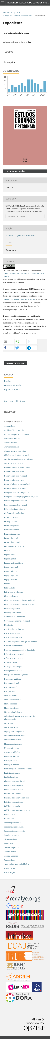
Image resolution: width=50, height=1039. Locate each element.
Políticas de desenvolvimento (16, 798)
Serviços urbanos (11, 835)
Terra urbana (9, 860)
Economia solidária (12, 542)
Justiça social (9, 691)
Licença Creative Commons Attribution (19, 299)
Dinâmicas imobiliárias (14, 513)
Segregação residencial (13, 827)
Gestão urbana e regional (14, 616)
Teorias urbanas (11, 856)
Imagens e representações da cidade (19, 650)
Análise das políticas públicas (16, 434)
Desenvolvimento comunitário (17, 467)
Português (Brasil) (12, 385)
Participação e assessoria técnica (18, 768)
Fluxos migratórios (12, 608)
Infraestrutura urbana (13, 658)
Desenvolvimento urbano (15, 488)
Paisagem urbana (11, 764)
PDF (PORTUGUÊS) (16, 171)
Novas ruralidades (12, 752)
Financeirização (11, 596)
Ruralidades (9, 818)
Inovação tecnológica (13, 666)
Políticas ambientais (12, 793)
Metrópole (8, 723)
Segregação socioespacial (14, 831)
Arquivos (15, 12)
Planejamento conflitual (14, 781)
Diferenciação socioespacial (16, 500)
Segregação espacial (12, 822)
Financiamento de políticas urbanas (19, 604)
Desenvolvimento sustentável (17, 484)
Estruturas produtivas (13, 592)
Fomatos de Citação (16, 216)
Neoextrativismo (11, 748)
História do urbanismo (13, 645)
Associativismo (10, 442)
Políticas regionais (12, 806)
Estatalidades (10, 588)
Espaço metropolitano (13, 563)
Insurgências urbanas (13, 670)
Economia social (11, 538)
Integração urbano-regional (16, 674)
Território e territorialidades (16, 864)
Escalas (7, 550)
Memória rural (10, 704)
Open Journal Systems (14, 401)
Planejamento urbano (13, 789)
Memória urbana (11, 708)
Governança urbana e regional (17, 621)
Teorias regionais (11, 847)
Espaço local (9, 554)
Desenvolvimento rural (14, 480)
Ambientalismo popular (14, 430)
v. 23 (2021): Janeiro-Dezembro (18, 15)
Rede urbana (9, 814)
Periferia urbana (11, 777)
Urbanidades (9, 868)
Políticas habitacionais (13, 802)
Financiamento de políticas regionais (19, 600)
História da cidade (12, 633)
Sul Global (8, 843)
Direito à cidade (11, 517)
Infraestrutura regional (14, 654)
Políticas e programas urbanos (17, 810)
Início (6, 12)
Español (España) (12, 389)
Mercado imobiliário (13, 712)
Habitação (8, 625)
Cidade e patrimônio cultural (16, 455)
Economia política (11, 525)
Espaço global (10, 559)
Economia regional (12, 534)
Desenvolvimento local (14, 471)
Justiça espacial (10, 687)
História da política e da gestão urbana (20, 641)
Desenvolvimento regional (15, 476)
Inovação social (10, 662)
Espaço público (10, 571)
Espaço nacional (11, 567)
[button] (8, 341)
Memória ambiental (12, 699)
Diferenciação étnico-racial (15, 505)
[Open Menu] (3, 3)
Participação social (12, 773)
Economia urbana (11, 529)
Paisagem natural (11, 756)
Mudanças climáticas (13, 744)
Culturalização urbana (13, 463)
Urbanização (9, 872)
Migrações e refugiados (14, 731)
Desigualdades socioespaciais (16, 492)
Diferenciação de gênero (14, 509)
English (7, 381)
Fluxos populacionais (13, 612)
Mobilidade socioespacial (15, 735)
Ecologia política (11, 521)
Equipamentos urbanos (14, 546)
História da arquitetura (14, 629)
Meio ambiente (10, 695)
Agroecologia (10, 426)
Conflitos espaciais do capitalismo (18, 459)
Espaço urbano (10, 579)
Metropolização (11, 727)
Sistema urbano (11, 839)
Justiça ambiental (11, 683)
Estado (7, 583)
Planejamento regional (13, 785)
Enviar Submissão (15, 363)
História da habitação (13, 637)
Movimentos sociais (12, 739)
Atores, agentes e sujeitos (15, 451)
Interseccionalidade (12, 679)
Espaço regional (11, 575)
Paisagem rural (10, 760)
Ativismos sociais (11, 447)
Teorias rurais (10, 851)
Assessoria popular (12, 438)
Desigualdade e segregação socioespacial (21, 496)
